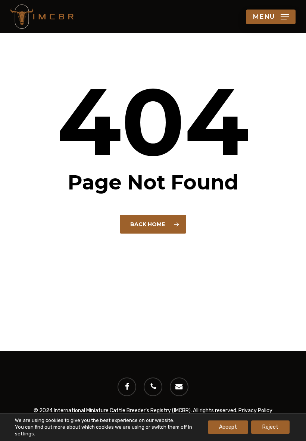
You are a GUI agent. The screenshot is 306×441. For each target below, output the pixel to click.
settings (24, 434)
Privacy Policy (255, 410)
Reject (270, 427)
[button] (271, 17)
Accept (228, 427)
